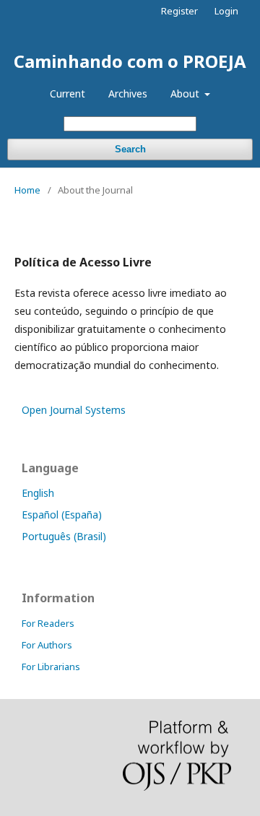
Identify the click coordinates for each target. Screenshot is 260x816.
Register (179, 10)
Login (226, 10)
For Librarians (51, 666)
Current (67, 93)
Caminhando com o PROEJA (130, 61)
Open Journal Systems (74, 410)
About (186, 93)
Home (27, 189)
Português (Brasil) (64, 536)
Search (130, 149)
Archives (127, 93)
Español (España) (62, 514)
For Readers (48, 623)
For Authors (47, 644)
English (38, 493)
